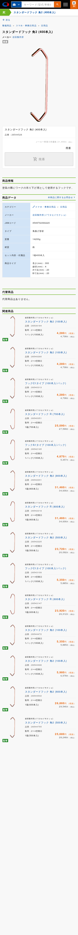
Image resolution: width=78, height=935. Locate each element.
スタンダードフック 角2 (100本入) (46, 321)
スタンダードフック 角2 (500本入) (46, 537)
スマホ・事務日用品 (26, 25)
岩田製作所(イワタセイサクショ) (49, 214)
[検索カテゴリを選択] (16, 4)
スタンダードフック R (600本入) (45, 599)
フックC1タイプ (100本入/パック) (45, 383)
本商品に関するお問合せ (60, 197)
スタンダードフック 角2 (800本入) (46, 475)
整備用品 (6, 25)
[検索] (57, 4)
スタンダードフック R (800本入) (45, 506)
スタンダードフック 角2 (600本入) (46, 691)
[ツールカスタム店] (4, 12)
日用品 (44, 25)
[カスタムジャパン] (5, 4)
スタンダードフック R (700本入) (45, 414)
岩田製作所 (18, 36)
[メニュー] (65, 4)
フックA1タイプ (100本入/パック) (45, 445)
